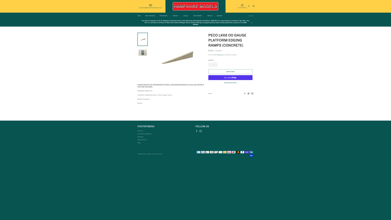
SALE (139, 16)
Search (219, 16)
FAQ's (139, 143)
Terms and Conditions (144, 134)
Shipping (219, 55)
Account (251, 15)
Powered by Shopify (157, 154)
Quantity (211, 60)
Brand (175, 16)
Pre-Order (164, 16)
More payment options (230, 82)
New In (209, 16)
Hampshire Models (147, 154)
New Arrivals (150, 16)
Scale (185, 16)
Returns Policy (142, 140)
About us (140, 131)
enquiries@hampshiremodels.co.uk (150, 8)
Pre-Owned (197, 16)
